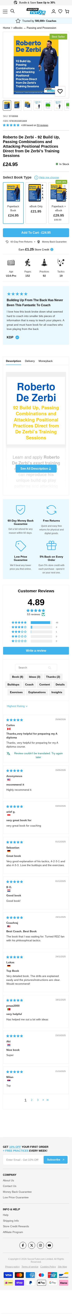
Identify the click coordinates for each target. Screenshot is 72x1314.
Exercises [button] (16, 692)
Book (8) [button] (17, 676)
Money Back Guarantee (17, 1191)
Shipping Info (11, 1220)
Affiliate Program (13, 1232)
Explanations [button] (37, 692)
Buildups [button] (13, 684)
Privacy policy (12, 1266)
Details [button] (60, 684)
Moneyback (46, 360)
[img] (14, 719)
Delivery (30, 360)
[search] (60, 11)
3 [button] (38, 1100)
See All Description (34, 468)
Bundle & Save (36, 2)
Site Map (62, 1266)
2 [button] (31, 1100)
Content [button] (44, 684)
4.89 (36, 602)
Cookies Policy (48, 1266)
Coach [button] (29, 684)
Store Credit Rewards (16, 1226)
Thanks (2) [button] (53, 676)
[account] (53, 11)
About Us (8, 1180)
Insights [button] (56, 692)
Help (5, 1214)
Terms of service (30, 1266)
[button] (60, 91)
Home (6, 27)
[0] (67, 11)
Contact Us (9, 1186)
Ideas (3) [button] (34, 676)
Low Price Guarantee (16, 1197)
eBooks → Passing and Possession (34, 27)
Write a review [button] (36, 650)
